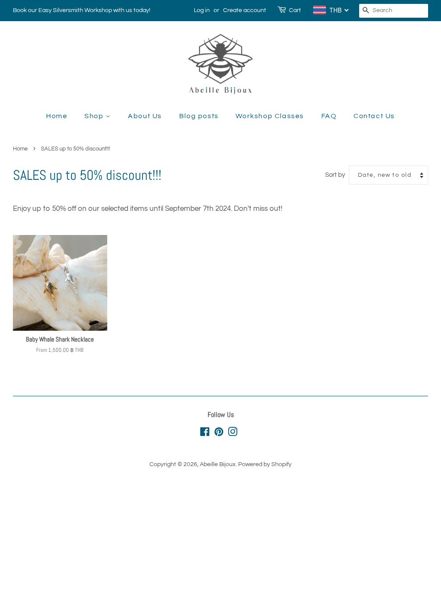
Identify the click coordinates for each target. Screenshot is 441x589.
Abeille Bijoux (218, 464)
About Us (145, 116)
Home (56, 116)
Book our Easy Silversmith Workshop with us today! (81, 10)
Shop (95, 116)
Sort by (335, 174)
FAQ (329, 116)
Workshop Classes (270, 116)
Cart (295, 10)
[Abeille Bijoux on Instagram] (232, 433)
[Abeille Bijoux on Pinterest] (219, 433)
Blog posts (199, 116)
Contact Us (374, 116)
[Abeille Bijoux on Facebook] (205, 433)
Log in (202, 10)
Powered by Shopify (265, 464)
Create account (244, 10)
